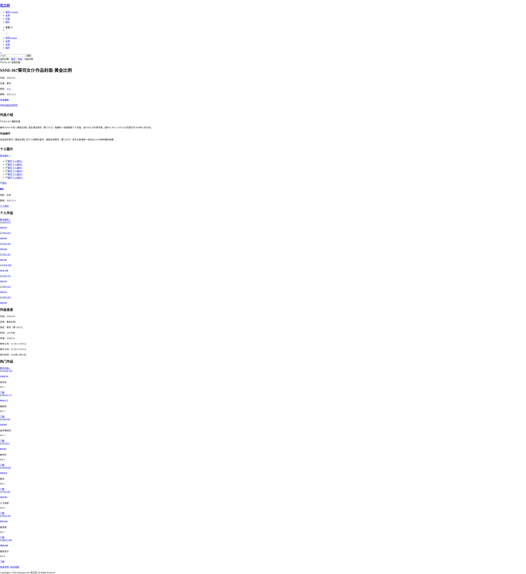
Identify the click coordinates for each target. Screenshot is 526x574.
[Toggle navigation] (6, 33)
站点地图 (14, 567)
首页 (11, 12)
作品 (7, 19)
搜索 (29, 56)
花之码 (5, 5)
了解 (2, 392)
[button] (263, 102)
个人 (9, 89)
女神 (7, 15)
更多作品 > (5, 368)
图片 (7, 22)
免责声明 (4, 567)
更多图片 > (5, 156)
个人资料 (4, 206)
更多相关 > (5, 219)
